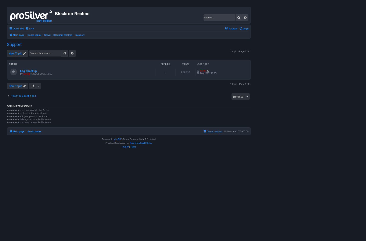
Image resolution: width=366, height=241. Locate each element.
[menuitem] (29, 28)
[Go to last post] (208, 70)
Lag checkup (28, 71)
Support (14, 44)
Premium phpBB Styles (141, 143)
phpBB (117, 139)
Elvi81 (26, 74)
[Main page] (31, 15)
